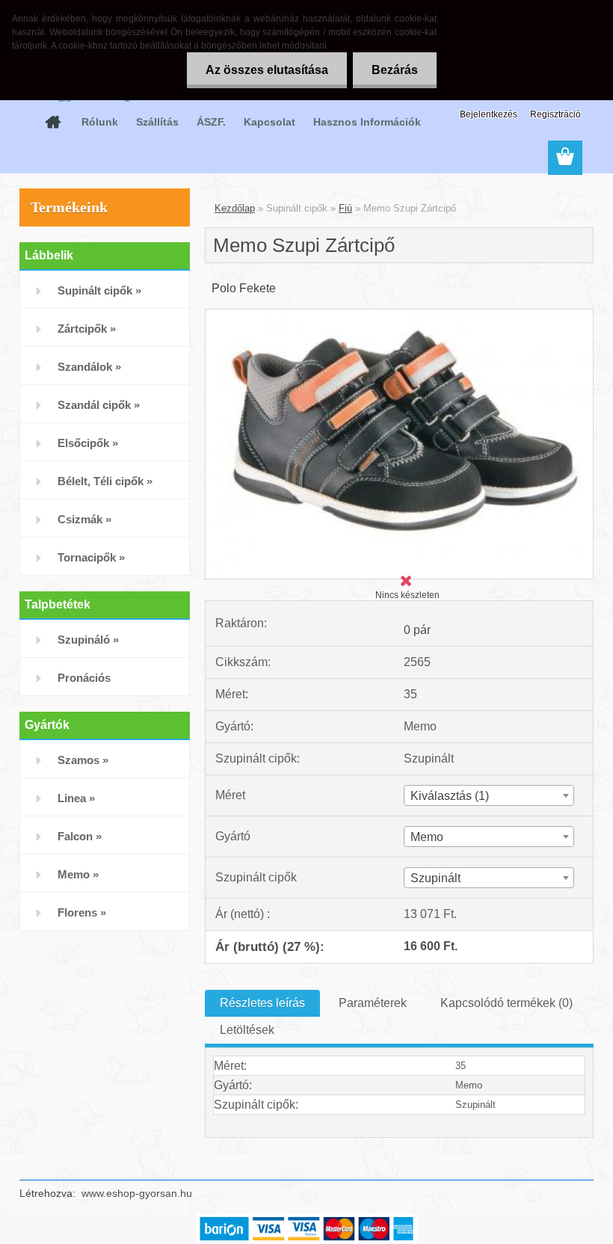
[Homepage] (53, 122)
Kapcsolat (269, 122)
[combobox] (489, 795)
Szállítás (157, 122)
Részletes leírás (262, 1003)
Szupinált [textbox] (435, 878)
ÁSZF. (211, 122)
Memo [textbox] (426, 837)
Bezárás (395, 70)
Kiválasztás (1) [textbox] (449, 795)
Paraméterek (373, 1003)
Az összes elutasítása (267, 70)
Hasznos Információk (367, 122)
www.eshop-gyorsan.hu (136, 1193)
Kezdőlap (235, 208)
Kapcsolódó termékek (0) (506, 1003)
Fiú (345, 208)
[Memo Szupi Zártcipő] (399, 315)
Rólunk (99, 122)
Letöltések (247, 1029)
